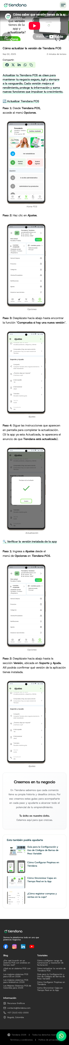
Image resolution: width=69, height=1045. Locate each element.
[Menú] (63, 5)
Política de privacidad (49, 1040)
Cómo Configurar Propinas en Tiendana (51, 983)
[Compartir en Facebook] (7, 65)
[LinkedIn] (23, 946)
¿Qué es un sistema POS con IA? (16, 969)
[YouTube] (31, 946)
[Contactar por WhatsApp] (61, 1036)
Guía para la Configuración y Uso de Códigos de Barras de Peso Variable (51, 976)
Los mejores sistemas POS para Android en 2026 (15, 981)
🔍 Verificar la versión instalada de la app (30, 542)
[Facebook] (5, 946)
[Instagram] (14, 946)
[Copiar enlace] (31, 65)
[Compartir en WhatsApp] (25, 65)
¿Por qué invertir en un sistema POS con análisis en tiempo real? (16, 963)
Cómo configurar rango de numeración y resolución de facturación (50, 963)
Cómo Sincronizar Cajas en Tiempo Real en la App (50, 989)
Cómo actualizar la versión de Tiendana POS (51, 969)
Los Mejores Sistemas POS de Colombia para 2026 (17, 987)
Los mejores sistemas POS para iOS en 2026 (15, 975)
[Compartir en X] (13, 65)
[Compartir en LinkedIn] (19, 65)
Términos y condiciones (21, 1040)
